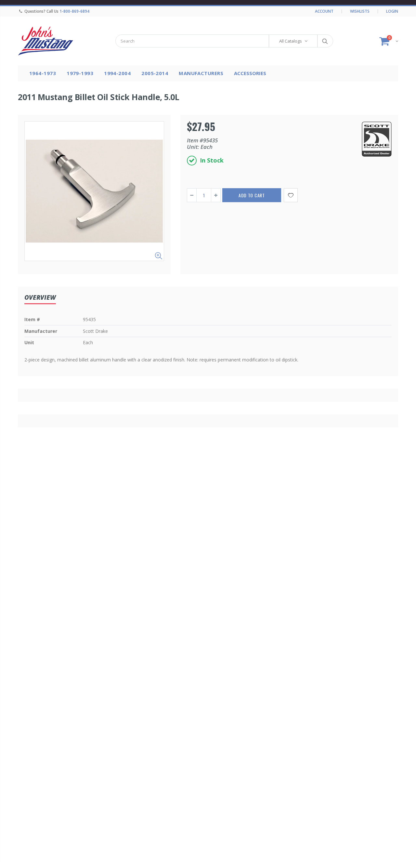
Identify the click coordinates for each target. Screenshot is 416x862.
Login (392, 11)
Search (325, 41)
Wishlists (360, 11)
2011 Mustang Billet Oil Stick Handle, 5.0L (98, 96)
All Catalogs (290, 41)
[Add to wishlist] (291, 195)
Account (324, 11)
